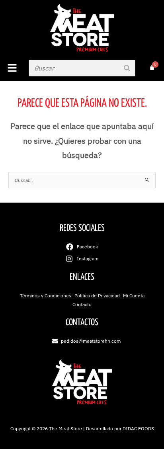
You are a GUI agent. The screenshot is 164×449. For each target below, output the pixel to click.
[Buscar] (127, 68)
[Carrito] (152, 68)
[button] (12, 68)
